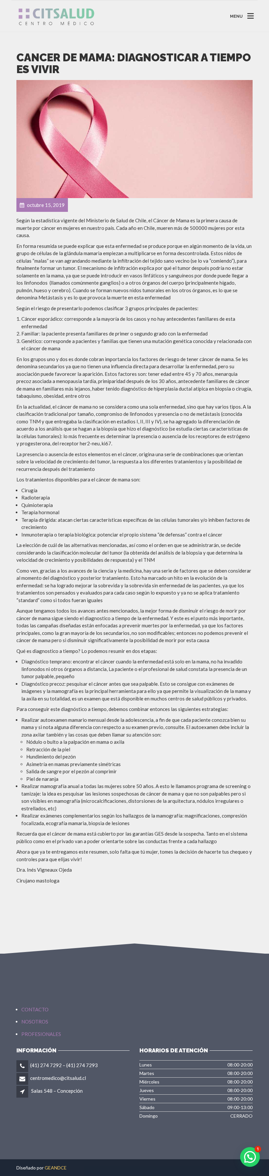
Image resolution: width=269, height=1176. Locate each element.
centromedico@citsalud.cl (58, 1078)
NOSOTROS (34, 1021)
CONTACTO (35, 1009)
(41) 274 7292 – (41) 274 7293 (64, 1065)
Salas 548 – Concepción (57, 1091)
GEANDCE (56, 1167)
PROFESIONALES (41, 1034)
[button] (250, 1157)
